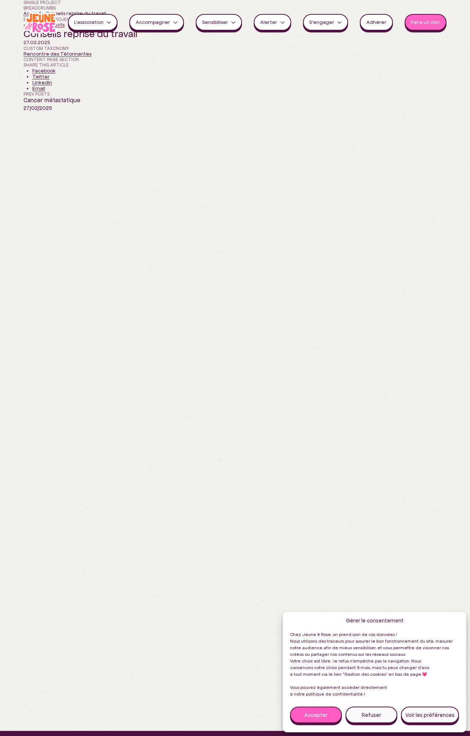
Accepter (316, 715)
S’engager (323, 22)
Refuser (371, 715)
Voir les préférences (430, 715)
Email (38, 88)
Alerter (270, 22)
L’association (90, 22)
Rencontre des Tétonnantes (57, 54)
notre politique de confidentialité (328, 694)
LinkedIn (42, 82)
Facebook (43, 71)
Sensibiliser (216, 22)
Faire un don (425, 22)
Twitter (41, 76)
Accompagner (154, 22)
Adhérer (376, 22)
